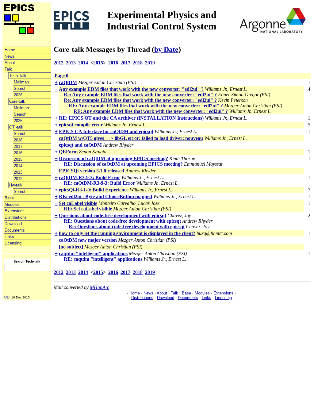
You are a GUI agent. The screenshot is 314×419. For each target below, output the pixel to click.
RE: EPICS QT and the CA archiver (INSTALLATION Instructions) (131, 118)
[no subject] (71, 246)
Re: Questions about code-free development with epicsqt (127, 226)
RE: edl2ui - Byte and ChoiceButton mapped (105, 196)
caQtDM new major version (88, 240)
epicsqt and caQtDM (80, 145)
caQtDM (68, 82)
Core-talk (17, 101)
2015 (18, 159)
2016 (18, 153)
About (10, 62)
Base (9, 198)
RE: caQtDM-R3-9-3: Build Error (99, 183)
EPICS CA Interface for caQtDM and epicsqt (106, 131)
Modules (12, 204)
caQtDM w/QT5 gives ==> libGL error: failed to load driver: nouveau (131, 138)
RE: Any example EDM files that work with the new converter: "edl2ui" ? (146, 105)
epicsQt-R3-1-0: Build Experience (93, 189)
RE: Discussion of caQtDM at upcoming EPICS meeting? (123, 164)
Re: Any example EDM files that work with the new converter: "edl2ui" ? (140, 94)
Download (13, 223)
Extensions (15, 211)
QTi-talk (16, 127)
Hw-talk (15, 185)
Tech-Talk (17, 75)
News (9, 56)
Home (10, 50)
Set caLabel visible (78, 203)
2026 (18, 95)
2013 (18, 172)
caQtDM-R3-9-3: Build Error (89, 177)
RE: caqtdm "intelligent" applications (103, 259)
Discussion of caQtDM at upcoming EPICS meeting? (113, 158)
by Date (166, 49)
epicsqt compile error (81, 124)
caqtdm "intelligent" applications (93, 253)
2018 (18, 140)
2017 (18, 146)
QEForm (68, 151)
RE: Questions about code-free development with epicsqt (122, 221)
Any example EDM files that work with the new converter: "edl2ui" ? (131, 89)
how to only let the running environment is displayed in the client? (127, 233)
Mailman (21, 82)
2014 (18, 165)
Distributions (16, 217)
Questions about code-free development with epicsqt (112, 215)
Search (20, 88)
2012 (18, 178)
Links (9, 236)
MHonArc (99, 287)
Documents (15, 230)
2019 (150, 62)
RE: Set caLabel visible (88, 208)
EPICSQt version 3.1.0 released (91, 170)
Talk (8, 69)
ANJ (7, 297)
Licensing (13, 243)
